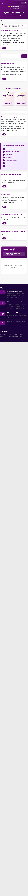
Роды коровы (9, 154)
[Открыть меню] (25, 3)
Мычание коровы (10, 157)
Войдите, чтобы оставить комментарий (13, 254)
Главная (3, 20)
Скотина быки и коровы (12, 151)
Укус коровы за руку (11, 160)
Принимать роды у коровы (13, 148)
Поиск (24, 56)
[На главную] (2, 3)
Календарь (24, 25)
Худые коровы (11, 20)
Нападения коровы (11, 166)
